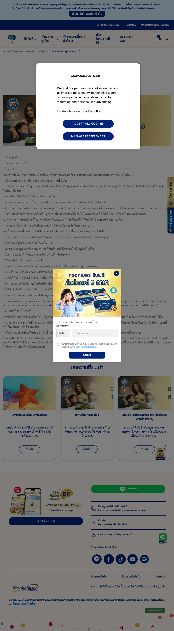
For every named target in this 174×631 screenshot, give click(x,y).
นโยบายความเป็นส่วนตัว (86, 346)
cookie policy (92, 111)
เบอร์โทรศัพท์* (62, 326)
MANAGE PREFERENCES (88, 136)
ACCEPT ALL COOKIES (88, 124)
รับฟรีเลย (87, 355)
